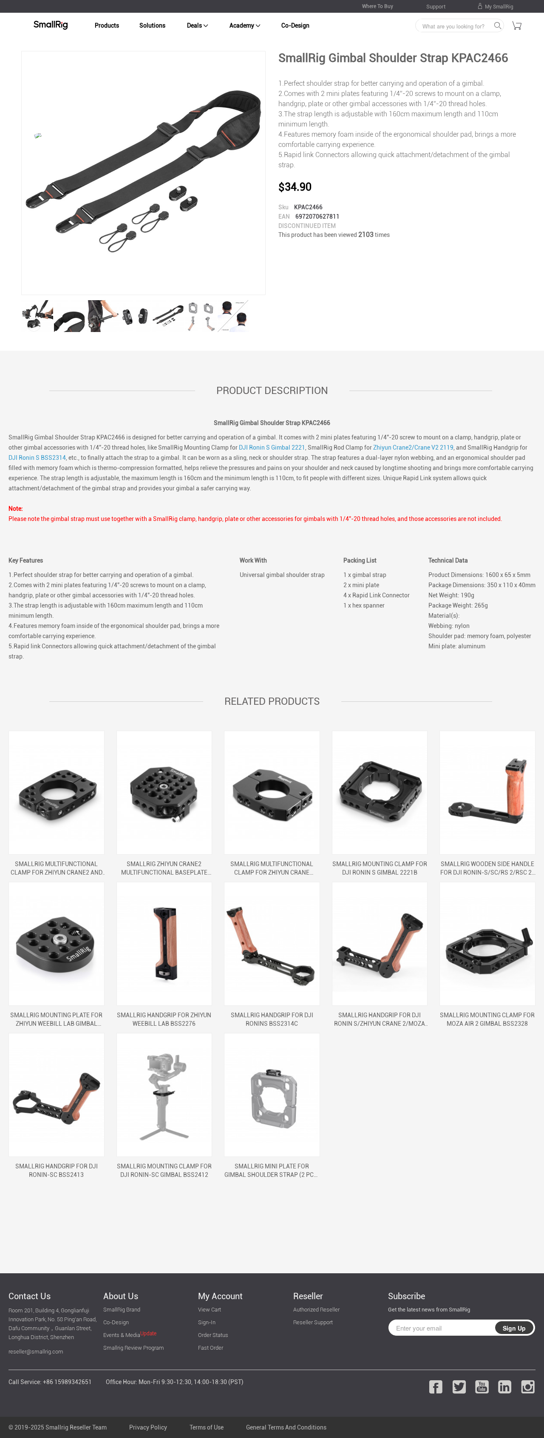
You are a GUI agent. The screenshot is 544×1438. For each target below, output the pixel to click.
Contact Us (29, 1296)
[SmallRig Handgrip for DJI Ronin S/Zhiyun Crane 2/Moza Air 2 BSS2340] (380, 944)
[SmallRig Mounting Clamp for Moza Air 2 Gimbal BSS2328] (487, 944)
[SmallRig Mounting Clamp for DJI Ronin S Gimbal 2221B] (380, 793)
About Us (120, 1296)
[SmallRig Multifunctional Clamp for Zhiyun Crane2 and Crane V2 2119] (56, 793)
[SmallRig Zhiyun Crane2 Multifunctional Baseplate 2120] (164, 793)
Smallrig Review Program (133, 1348)
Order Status (213, 1335)
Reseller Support (313, 1322)
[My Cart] (517, 26)
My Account (220, 1296)
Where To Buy (377, 6)
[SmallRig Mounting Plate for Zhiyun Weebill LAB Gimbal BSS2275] (56, 944)
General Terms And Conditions (286, 1427)
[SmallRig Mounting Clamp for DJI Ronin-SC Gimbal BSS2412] (164, 1095)
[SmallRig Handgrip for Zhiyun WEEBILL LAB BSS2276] (164, 944)
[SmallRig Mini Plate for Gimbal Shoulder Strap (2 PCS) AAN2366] (272, 1095)
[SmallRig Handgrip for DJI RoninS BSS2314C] (272, 944)
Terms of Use (207, 1427)
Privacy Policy (148, 1427)
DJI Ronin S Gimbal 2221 (272, 447)
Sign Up (514, 1328)
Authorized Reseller (316, 1309)
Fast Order (210, 1348)
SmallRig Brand (121, 1309)
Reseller (308, 1296)
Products (107, 25)
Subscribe (406, 1296)
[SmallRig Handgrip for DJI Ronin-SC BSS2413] (56, 1095)
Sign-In (206, 1322)
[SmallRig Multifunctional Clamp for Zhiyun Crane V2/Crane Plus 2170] (272, 793)
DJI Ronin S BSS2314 (37, 457)
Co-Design (295, 25)
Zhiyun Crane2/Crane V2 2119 (413, 447)
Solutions (152, 25)
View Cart (209, 1309)
